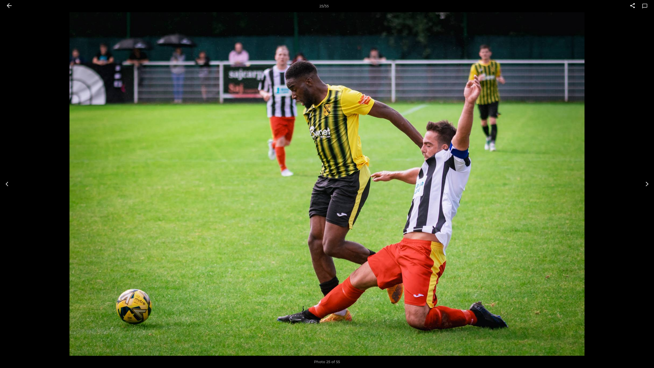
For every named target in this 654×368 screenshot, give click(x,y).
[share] (632, 6)
